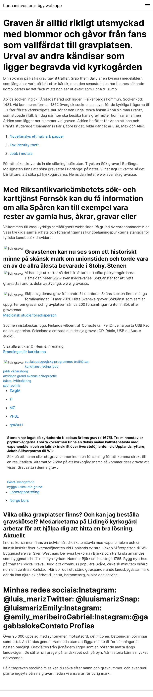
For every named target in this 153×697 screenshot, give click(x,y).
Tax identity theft (24, 145)
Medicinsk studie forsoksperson (30, 315)
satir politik (11, 385)
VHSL (14, 416)
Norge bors (19, 500)
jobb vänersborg (15, 371)
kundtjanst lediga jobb (42, 366)
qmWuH (16, 425)
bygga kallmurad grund (24, 487)
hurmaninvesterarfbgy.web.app (32, 6)
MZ (12, 408)
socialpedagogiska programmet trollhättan (57, 362)
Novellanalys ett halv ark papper (37, 136)
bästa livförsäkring (17, 381)
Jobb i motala (21, 153)
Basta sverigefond (20, 482)
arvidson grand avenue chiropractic (30, 376)
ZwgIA (15, 390)
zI (11, 399)
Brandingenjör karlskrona (24, 352)
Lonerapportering (24, 492)
